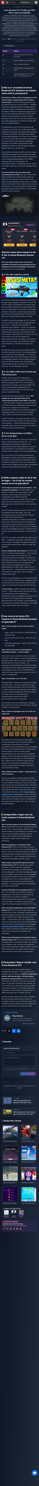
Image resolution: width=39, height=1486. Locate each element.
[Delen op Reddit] (20, 1228)
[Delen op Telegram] (14, 1228)
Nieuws (9, 7)
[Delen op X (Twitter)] (7, 1228)
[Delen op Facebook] (4, 1228)
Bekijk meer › (31, 225)
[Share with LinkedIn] (18, 1031)
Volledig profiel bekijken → (28, 1023)
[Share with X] (9, 1031)
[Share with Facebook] (14, 1031)
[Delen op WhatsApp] (10, 1228)
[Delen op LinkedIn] (17, 1228)
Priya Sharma (17, 1016)
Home (3, 7)
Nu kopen (9, 245)
